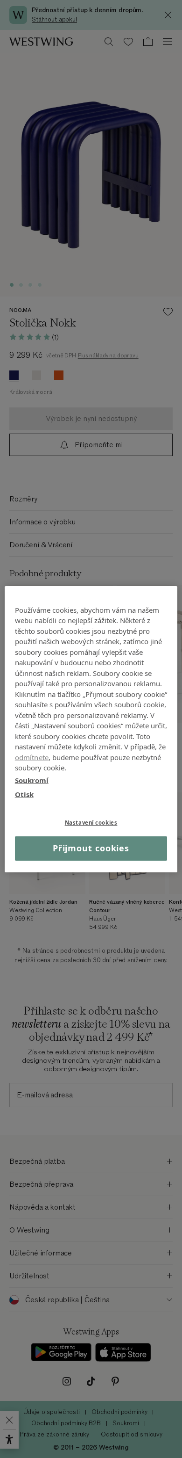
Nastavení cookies (91, 822)
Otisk (24, 794)
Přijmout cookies (91, 848)
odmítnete (32, 757)
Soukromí (32, 779)
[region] (91, 729)
